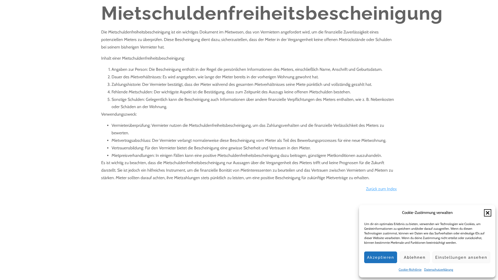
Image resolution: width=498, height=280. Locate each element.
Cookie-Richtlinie (410, 269)
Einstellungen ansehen (461, 257)
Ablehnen (415, 257)
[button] (487, 212)
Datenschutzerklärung (438, 269)
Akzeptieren (380, 257)
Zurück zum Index (381, 188)
